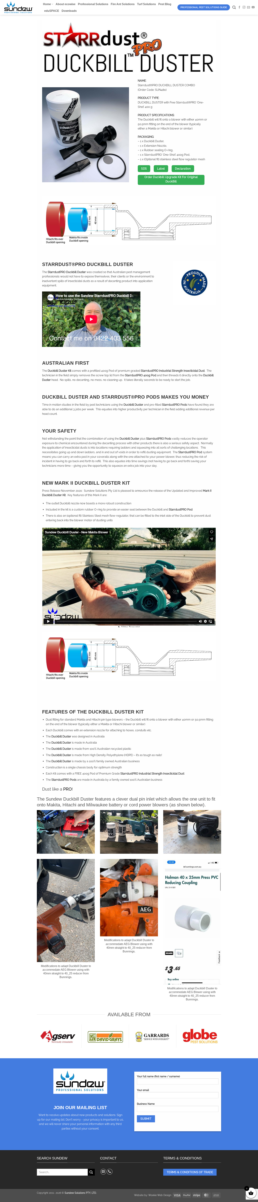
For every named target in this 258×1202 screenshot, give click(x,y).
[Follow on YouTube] (253, 7)
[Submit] (91, 1172)
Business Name (146, 1103)
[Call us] (110, 1172)
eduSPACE (51, 10)
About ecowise (65, 4)
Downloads (69, 10)
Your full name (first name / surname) (158, 1076)
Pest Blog (164, 4)
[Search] (234, 7)
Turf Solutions (146, 4)
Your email (143, 1090)
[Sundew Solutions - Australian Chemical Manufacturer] (20, 7)
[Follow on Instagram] (244, 7)
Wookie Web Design (159, 1195)
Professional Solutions (93, 4)
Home (47, 4)
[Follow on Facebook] (239, 7)
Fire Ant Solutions (123, 4)
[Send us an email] (248, 7)
